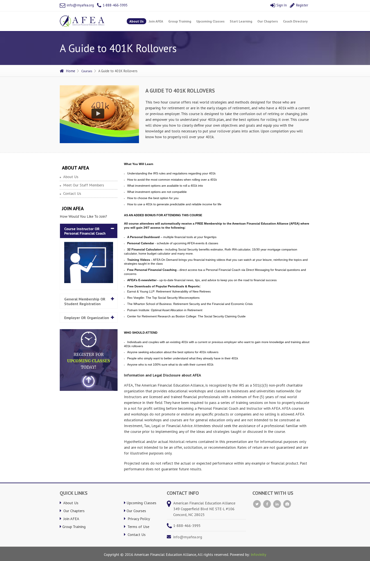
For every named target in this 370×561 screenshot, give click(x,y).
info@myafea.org (80, 5)
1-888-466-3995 (115, 5)
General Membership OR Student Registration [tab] (84, 301)
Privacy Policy (138, 518)
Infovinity (258, 554)
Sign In (281, 5)
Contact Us (72, 193)
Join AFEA (156, 21)
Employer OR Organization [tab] (86, 317)
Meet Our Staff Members (83, 185)
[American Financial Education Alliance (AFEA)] (82, 21)
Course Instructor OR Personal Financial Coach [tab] (85, 231)
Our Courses (136, 510)
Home (70, 71)
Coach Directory (295, 21)
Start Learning (241, 21)
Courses (86, 71)
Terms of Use (138, 526)
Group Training (179, 21)
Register (301, 5)
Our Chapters (267, 21)
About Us (136, 21)
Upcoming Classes (210, 21)
